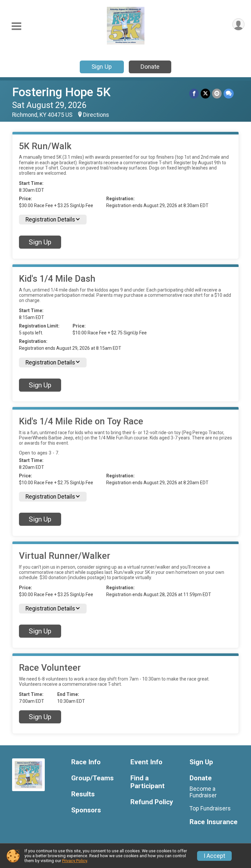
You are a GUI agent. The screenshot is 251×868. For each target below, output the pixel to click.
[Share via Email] (217, 93)
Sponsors (86, 810)
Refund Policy (151, 802)
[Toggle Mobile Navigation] (16, 26)
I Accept (214, 856)
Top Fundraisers (210, 808)
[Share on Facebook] (194, 93)
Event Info (146, 762)
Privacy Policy (74, 860)
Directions (96, 115)
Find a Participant (147, 782)
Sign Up (102, 66)
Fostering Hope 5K (61, 92)
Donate (150, 66)
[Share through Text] (229, 93)
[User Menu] (238, 24)
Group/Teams (92, 778)
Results (83, 794)
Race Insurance (214, 822)
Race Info (86, 762)
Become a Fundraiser (203, 792)
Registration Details (50, 219)
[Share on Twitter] (205, 93)
